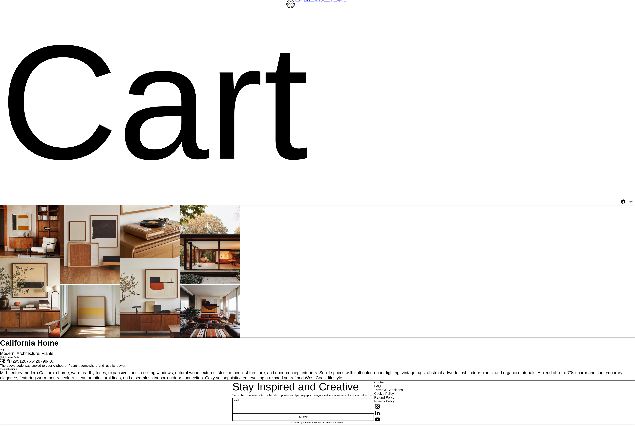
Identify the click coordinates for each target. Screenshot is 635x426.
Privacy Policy (131, 420)
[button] (317, 103)
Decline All (604, 420)
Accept (620, 420)
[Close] (631, 420)
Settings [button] (589, 420)
